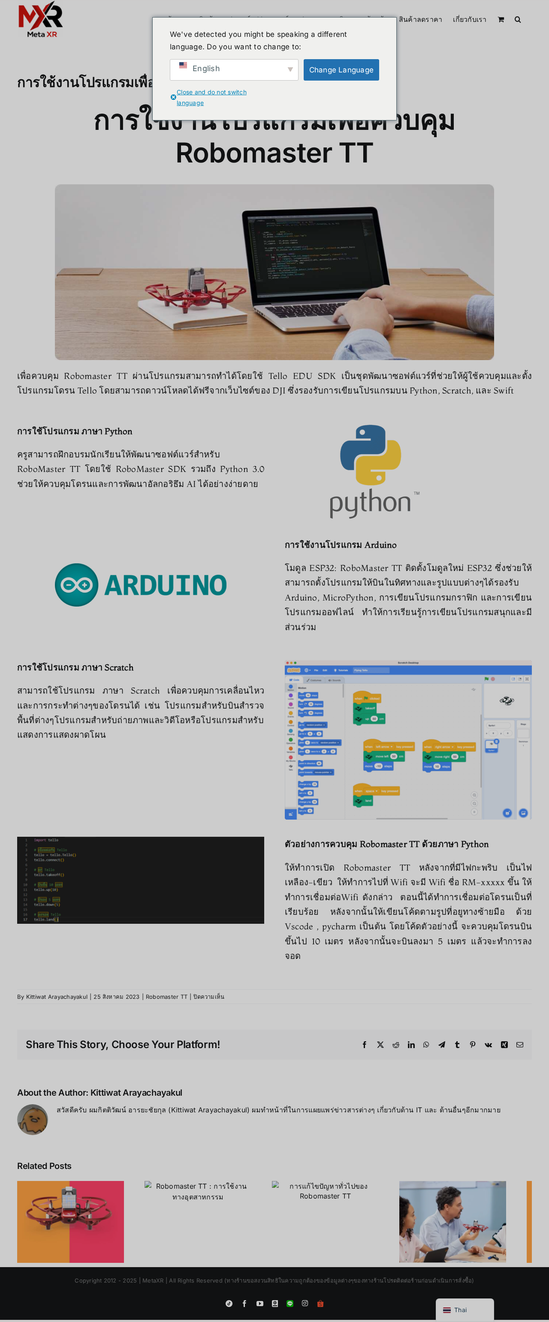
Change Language (341, 70)
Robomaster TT (166, 996)
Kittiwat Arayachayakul (56, 996)
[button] (518, 18)
